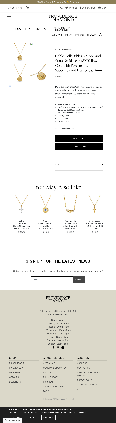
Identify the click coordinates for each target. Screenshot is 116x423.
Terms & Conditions (88, 385)
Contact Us (79, 146)
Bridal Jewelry (17, 363)
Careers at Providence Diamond (90, 374)
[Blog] (63, 348)
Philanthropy (50, 377)
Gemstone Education (54, 368)
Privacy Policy (85, 380)
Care (57, 164)
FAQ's (46, 391)
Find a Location (79, 138)
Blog (80, 389)
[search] (99, 35)
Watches (14, 377)
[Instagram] (58, 348)
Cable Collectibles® (63, 50)
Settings (48, 418)
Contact (91, 35)
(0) (105, 8)
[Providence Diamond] (63, 18)
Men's (68, 35)
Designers (15, 382)
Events (47, 372)
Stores (79, 35)
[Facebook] (53, 348)
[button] (61, 8)
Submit (78, 279)
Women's (57, 35)
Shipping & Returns (53, 386)
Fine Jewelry (16, 368)
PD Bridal (48, 382)
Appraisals (49, 363)
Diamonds (14, 372)
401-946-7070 (60, 314)
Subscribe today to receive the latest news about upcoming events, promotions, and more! (58, 271)
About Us (82, 363)
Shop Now (74, 2)
